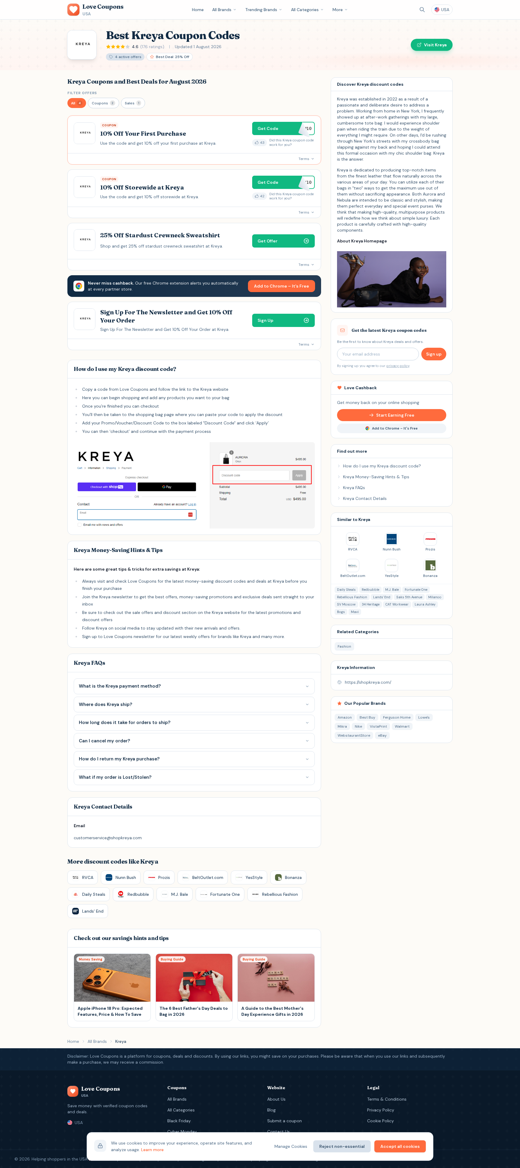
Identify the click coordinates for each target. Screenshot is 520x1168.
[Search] (422, 9)
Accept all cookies (400, 1146)
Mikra (342, 726)
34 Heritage (370, 604)
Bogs (341, 612)
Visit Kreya (435, 45)
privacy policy (397, 366)
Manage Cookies (290, 1146)
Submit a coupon (284, 1120)
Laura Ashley (425, 604)
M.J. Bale (392, 589)
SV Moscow (346, 604)
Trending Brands (261, 9)
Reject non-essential (342, 1146)
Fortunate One (416, 589)
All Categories (305, 9)
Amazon (345, 717)
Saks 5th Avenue (409, 597)
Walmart (402, 726)
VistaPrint (378, 726)
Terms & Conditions (387, 1099)
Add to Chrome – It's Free (281, 286)
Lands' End (381, 597)
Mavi (355, 612)
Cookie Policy (380, 1120)
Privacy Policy (380, 1110)
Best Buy (367, 717)
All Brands (221, 9)
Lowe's (424, 717)
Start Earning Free (395, 415)
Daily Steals (346, 589)
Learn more (152, 1149)
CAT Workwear (397, 604)
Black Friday (179, 1120)
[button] (76, 103)
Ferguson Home (396, 717)
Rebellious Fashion (352, 597)
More (338, 9)
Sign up (433, 354)
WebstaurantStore (354, 735)
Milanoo (434, 597)
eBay (382, 735)
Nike (358, 726)
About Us (276, 1099)
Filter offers (82, 93)
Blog (271, 1110)
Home (198, 9)
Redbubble (370, 589)
